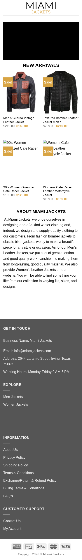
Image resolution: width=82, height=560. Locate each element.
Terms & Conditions (18, 473)
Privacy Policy (14, 457)
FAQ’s (8, 496)
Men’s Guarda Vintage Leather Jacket (18, 120)
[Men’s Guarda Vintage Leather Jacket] (21, 92)
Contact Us (12, 521)
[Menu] (6, 7)
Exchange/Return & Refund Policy (29, 480)
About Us (10, 450)
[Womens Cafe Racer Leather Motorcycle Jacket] (61, 161)
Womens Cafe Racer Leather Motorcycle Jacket (57, 191)
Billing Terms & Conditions (23, 488)
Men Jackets (13, 397)
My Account (12, 528)
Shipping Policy (15, 465)
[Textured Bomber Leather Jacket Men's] (61, 92)
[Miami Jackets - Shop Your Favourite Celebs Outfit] (41, 8)
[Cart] (76, 7)
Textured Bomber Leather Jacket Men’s (61, 120)
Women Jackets (15, 404)
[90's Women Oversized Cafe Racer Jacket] (21, 161)
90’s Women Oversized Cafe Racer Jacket (19, 189)
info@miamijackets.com (32, 351)
